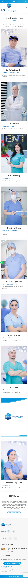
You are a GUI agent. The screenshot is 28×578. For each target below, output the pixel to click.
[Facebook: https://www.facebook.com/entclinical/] (8, 531)
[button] (1, 262)
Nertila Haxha (14, 335)
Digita (18, 576)
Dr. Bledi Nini (14, 124)
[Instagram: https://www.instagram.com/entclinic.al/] (13, 531)
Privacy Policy (4, 571)
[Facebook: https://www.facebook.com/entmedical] (10, 538)
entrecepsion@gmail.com (9, 569)
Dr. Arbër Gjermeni (14, 281)
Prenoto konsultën (13, 512)
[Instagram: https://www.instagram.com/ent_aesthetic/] (15, 538)
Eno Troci (14, 387)
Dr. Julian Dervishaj (14, 70)
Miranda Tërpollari (14, 483)
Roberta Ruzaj (14, 176)
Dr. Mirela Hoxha (14, 228)
